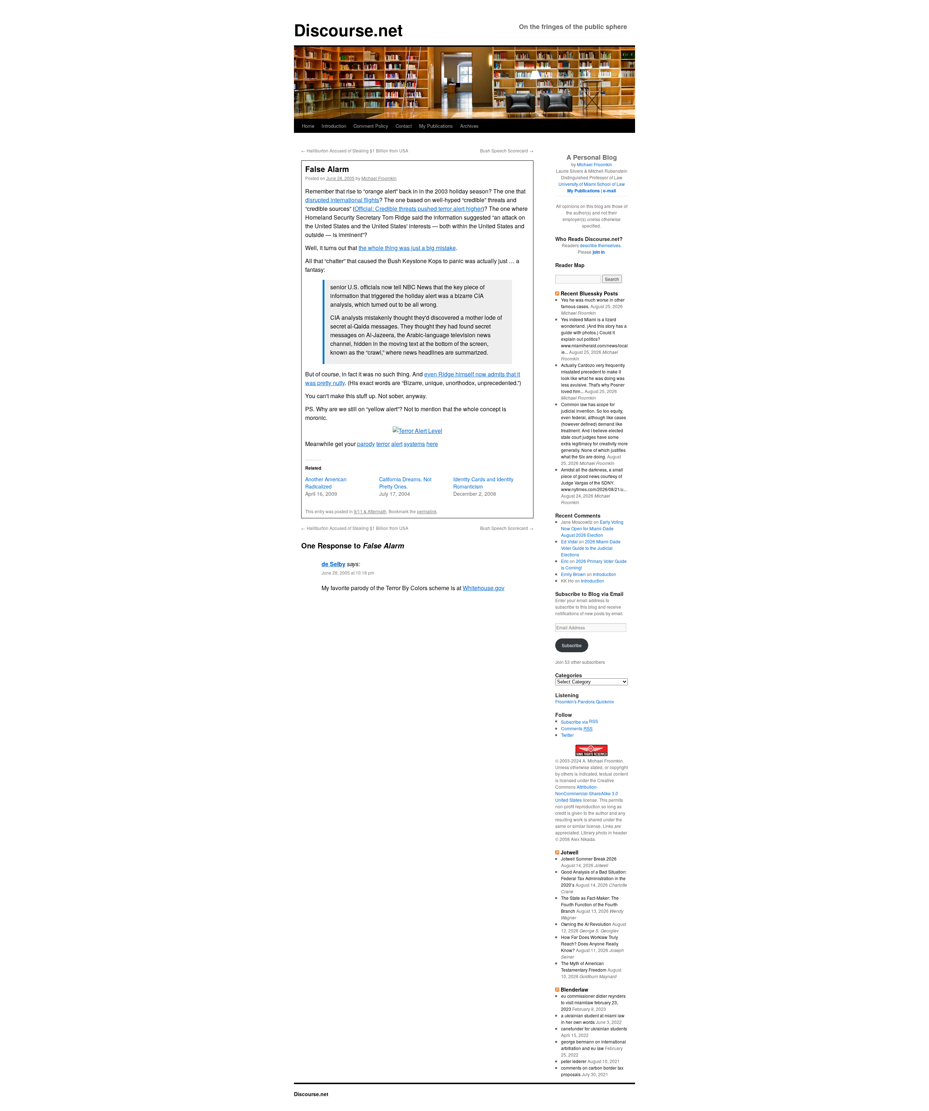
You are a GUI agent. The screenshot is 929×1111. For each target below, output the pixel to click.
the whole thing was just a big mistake (407, 248)
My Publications (436, 125)
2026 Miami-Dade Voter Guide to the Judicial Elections (591, 547)
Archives (469, 125)
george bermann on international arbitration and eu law (593, 1044)
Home (308, 125)
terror (383, 444)
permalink (427, 511)
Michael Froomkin (379, 178)
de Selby (333, 564)
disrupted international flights (342, 200)
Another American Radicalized (326, 482)
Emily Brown (573, 574)
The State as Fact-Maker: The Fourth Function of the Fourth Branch (590, 904)
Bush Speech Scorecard (506, 150)
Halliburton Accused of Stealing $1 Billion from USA (354, 150)
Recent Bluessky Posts (589, 293)
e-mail (609, 190)
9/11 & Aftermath (370, 511)
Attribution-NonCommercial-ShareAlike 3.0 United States (586, 793)
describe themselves (600, 245)
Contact (404, 125)
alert (396, 444)
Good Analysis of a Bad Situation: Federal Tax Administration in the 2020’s (594, 878)
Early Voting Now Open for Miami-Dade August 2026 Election (592, 528)
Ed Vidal (569, 541)
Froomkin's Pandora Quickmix (584, 701)
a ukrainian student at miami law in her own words (593, 1018)
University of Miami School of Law (591, 184)
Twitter (567, 735)
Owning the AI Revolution (586, 924)
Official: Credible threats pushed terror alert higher (418, 208)
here (432, 444)
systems (414, 444)
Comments (577, 728)
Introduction (334, 125)
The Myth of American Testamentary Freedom (583, 966)
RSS (593, 721)
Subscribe (572, 645)
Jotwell (569, 852)
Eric (565, 561)
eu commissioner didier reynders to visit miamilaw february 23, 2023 (593, 1002)
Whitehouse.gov (483, 588)
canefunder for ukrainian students (594, 1028)
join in (599, 252)
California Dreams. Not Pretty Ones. (405, 482)
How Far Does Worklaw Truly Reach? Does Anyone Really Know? (589, 943)
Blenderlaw (574, 989)
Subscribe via (575, 722)
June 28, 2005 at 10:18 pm (348, 572)
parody (366, 444)
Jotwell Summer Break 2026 (589, 858)
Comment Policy (370, 125)
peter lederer (573, 1061)
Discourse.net (348, 29)
